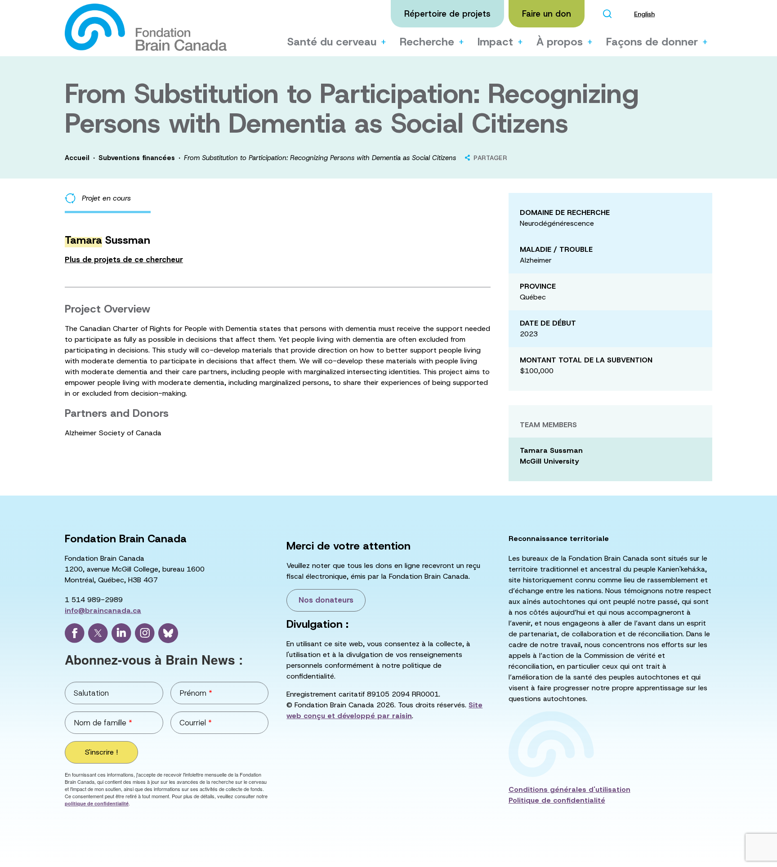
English (644, 14)
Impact (495, 42)
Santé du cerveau (331, 42)
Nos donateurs (326, 600)
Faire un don (546, 13)
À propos (559, 42)
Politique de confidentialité (557, 800)
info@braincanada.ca (103, 610)
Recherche (427, 42)
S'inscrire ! (101, 752)
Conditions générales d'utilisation (569, 789)
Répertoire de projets (447, 13)
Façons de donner (652, 42)
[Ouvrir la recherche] (607, 13)
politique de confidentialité (97, 803)
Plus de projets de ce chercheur (124, 259)
